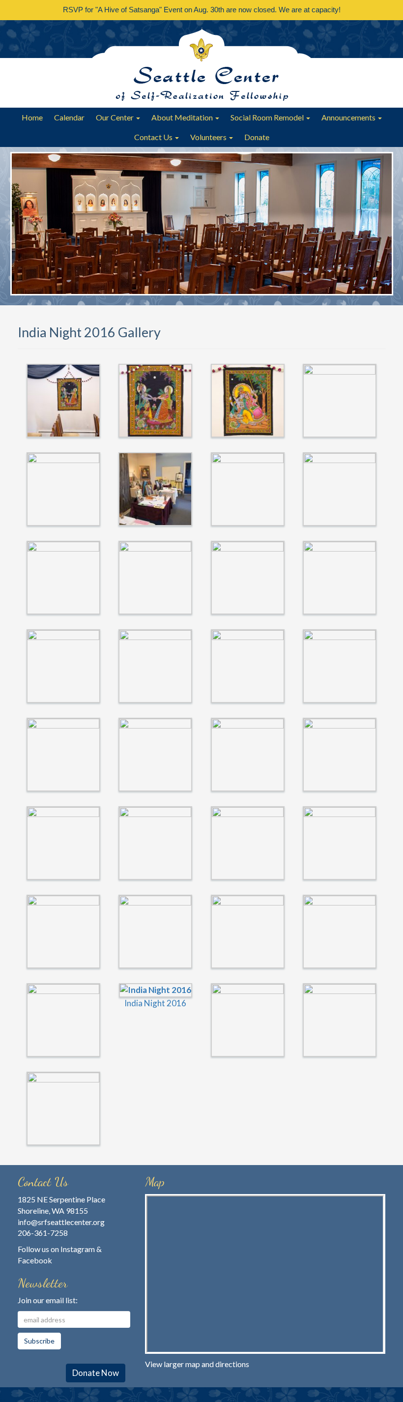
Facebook (35, 1260)
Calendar (69, 117)
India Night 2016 (155, 1003)
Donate (256, 137)
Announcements (349, 117)
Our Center (115, 117)
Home (32, 117)
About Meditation (182, 117)
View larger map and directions (197, 1364)
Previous (22, 225)
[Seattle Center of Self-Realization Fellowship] (201, 64)
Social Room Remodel (267, 117)
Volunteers (209, 137)
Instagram (77, 1249)
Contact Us (154, 137)
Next (381, 225)
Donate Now (95, 1373)
